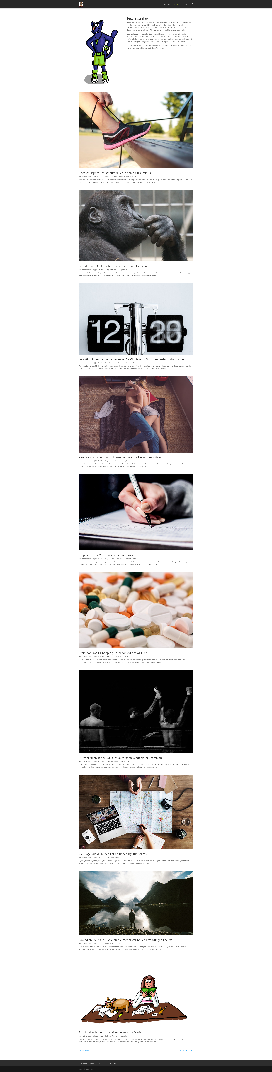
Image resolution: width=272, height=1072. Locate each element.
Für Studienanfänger (117, 177)
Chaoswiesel (113, 363)
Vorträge (167, 4)
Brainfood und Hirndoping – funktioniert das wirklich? (113, 653)
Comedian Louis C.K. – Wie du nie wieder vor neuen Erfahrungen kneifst (125, 940)
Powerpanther (131, 177)
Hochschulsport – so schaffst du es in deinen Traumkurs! (115, 173)
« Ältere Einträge (84, 1051)
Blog (174, 4)
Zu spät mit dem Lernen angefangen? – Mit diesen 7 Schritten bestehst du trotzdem (132, 359)
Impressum (83, 1063)
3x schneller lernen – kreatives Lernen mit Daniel (110, 1032)
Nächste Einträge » (186, 1051)
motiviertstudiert (88, 177)
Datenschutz (102, 1063)
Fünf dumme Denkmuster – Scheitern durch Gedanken (114, 266)
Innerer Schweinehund (117, 461)
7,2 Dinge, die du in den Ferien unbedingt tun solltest (113, 854)
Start (159, 4)
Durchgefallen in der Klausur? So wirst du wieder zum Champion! (121, 758)
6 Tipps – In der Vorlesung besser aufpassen (107, 555)
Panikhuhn (115, 761)
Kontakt (184, 4)
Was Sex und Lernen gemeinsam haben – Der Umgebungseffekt (120, 457)
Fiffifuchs (113, 270)
